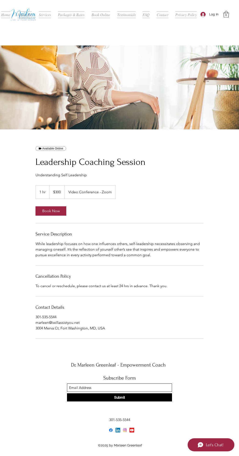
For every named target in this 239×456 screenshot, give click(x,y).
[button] (226, 14)
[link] (50, 211)
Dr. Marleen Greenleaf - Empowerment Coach (118, 365)
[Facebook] (111, 430)
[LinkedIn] (118, 430)
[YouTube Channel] (132, 430)
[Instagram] (125, 430)
